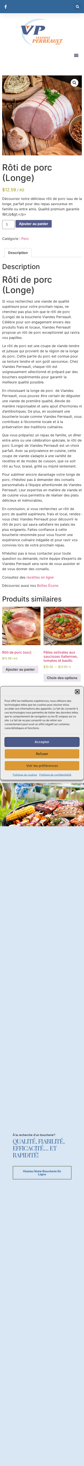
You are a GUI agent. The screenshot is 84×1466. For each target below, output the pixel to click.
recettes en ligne (40, 577)
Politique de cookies (25, 774)
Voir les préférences (42, 766)
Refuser (42, 754)
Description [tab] (18, 252)
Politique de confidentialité (55, 774)
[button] (77, 691)
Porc (25, 238)
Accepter (42, 742)
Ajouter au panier (33, 224)
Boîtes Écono (48, 585)
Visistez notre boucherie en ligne (42, 1172)
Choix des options (62, 678)
